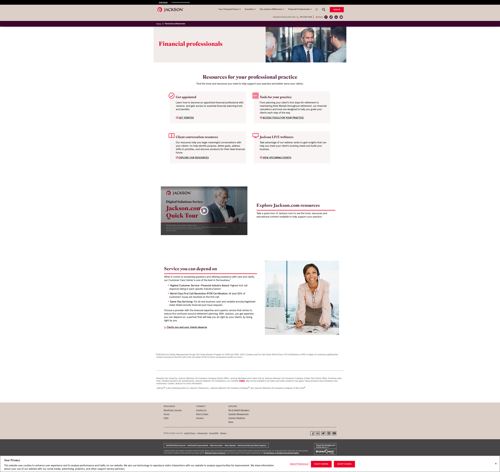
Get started (186, 118)
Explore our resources (194, 158)
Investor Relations (236, 418)
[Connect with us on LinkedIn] (318, 433)
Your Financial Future (228, 9)
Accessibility (213, 433)
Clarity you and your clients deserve (187, 327)
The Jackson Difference (271, 9)
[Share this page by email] (341, 17)
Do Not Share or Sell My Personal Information (281, 453)
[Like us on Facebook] (312, 433)
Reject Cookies (321, 464)
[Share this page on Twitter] (331, 17)
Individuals (163, 2)
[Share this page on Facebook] (326, 17)
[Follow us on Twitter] (323, 433)
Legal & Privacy (189, 433)
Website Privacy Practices (215, 453)
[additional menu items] (316, 8)
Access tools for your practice (283, 118)
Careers (200, 418)
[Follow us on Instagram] (329, 433)
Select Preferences (299, 464)
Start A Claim (202, 414)
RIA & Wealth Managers (239, 410)
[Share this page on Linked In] (336, 17)
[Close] (496, 464)
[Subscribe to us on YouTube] (334, 433)
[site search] (323, 8)
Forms (167, 414)
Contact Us (201, 410)
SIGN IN (336, 10)
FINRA (242, 381)
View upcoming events (277, 158)
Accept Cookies (344, 464)
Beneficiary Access (173, 410)
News (230, 422)
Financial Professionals (299, 9)
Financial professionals (181, 2)
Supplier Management (238, 414)
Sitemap (223, 433)
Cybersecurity (202, 433)
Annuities (249, 9)
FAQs (166, 418)
